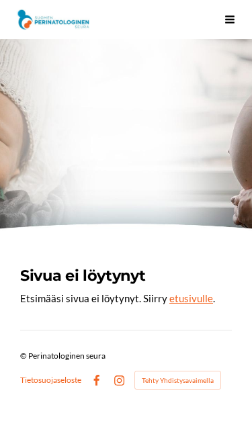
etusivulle (191, 298)
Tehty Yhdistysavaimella (178, 380)
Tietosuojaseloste (50, 380)
